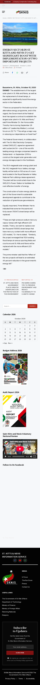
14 (20, 332)
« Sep (5, 343)
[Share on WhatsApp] (17, 72)
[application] (20, 449)
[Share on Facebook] (12, 72)
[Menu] (3, 6)
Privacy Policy (20, 660)
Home (4, 18)
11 (5, 332)
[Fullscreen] (34, 456)
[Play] (5, 456)
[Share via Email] (22, 72)
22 (25, 336)
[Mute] (31, 456)
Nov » (10, 343)
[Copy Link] (27, 72)
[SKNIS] (22, 12)
